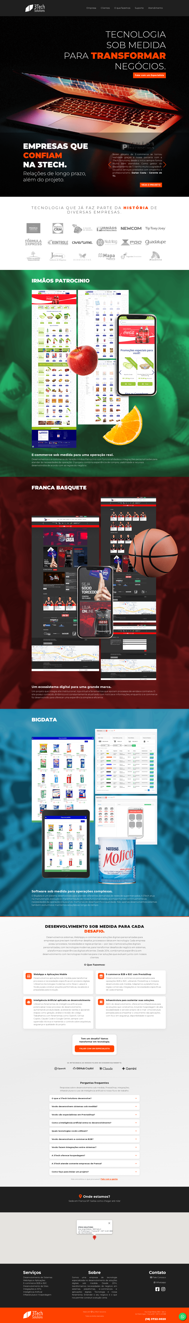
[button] (109, 164)
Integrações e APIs (32, 1289)
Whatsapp (161, 1282)
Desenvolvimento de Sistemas (37, 1277)
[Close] (109, 1223)
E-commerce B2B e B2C (35, 1283)
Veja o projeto (150, 192)
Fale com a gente (109, 1179)
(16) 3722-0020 (155, 1319)
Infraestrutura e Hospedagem (37, 1294)
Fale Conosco (159, 1277)
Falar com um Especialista (149, 75)
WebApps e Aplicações (34, 1280)
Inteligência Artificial (32, 1292)
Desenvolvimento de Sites (35, 1286)
